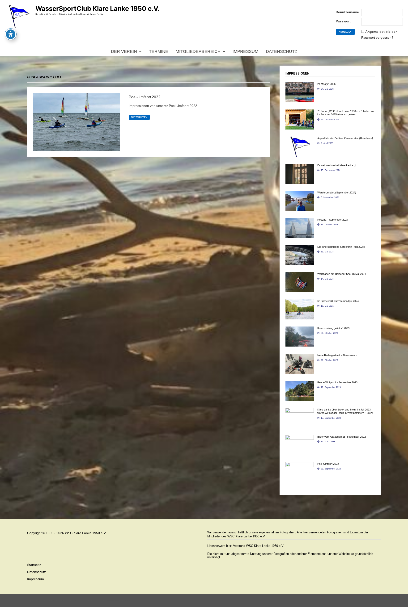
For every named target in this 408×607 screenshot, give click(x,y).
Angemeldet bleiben (381, 31)
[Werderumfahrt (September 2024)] (299, 193)
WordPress (113, 600)
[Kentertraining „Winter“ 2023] (299, 329)
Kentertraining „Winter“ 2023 (333, 328)
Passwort (343, 21)
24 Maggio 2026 (326, 84)
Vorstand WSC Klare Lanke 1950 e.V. (258, 546)
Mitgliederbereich (198, 51)
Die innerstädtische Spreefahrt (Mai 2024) (341, 246)
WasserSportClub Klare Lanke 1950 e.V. (97, 8)
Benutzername (347, 12)
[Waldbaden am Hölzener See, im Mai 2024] (299, 274)
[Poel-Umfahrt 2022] (299, 464)
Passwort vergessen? (377, 37)
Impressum (245, 51)
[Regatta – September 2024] (299, 220)
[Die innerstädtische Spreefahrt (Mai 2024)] (299, 247)
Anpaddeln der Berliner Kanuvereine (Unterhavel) (345, 138)
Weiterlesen (139, 117)
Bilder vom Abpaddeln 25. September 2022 (341, 436)
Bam (127, 600)
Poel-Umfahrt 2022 (144, 97)
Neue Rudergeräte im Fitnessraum (337, 355)
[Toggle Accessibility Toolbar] (10, 34)
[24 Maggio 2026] (299, 85)
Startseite (34, 565)
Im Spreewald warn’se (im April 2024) (338, 301)
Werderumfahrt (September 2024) (336, 192)
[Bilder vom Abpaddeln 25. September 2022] (299, 437)
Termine (158, 51)
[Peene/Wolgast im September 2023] (299, 383)
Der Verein (124, 51)
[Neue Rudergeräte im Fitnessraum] (299, 356)
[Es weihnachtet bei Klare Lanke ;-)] (299, 166)
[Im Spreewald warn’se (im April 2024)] (299, 302)
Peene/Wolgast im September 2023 (337, 382)
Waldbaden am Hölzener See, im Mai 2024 (341, 273)
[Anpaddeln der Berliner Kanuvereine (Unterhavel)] (299, 139)
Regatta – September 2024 (332, 219)
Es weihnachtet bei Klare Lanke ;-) (337, 165)
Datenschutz (281, 51)
